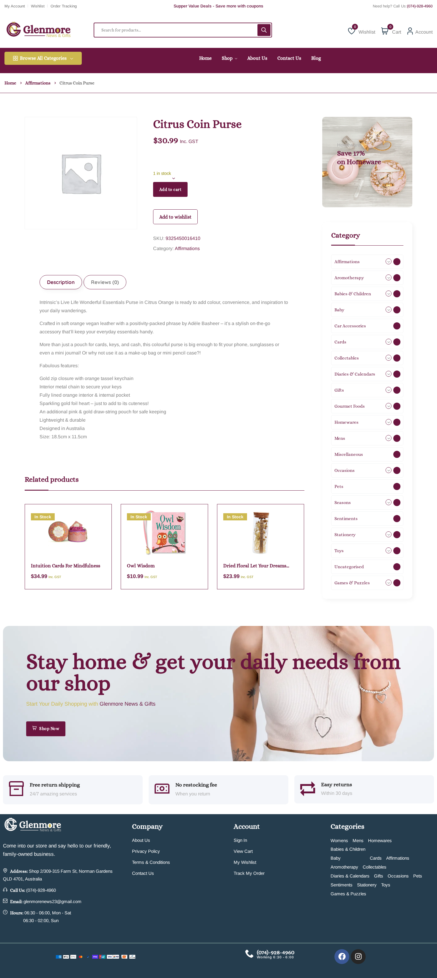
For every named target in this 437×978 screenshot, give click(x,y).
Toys (385, 884)
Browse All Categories (43, 58)
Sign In (240, 840)
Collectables (374, 866)
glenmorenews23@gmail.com (52, 901)
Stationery (367, 884)
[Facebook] (341, 956)
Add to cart (170, 189)
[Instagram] (358, 956)
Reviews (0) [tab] (105, 282)
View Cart (243, 851)
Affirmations (38, 83)
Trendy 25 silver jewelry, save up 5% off (218, 6)
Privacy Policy (146, 851)
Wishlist (38, 6)
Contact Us (143, 873)
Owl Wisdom (141, 566)
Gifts (378, 875)
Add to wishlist (175, 217)
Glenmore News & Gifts (127, 704)
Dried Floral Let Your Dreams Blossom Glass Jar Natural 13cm (257, 566)
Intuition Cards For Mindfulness (65, 566)
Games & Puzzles (348, 893)
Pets (417, 875)
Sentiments (342, 884)
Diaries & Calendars (350, 875)
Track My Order (249, 873)
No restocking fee (196, 785)
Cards (376, 858)
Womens (339, 840)
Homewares (380, 840)
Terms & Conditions (151, 862)
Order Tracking (64, 6)
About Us (141, 840)
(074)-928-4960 (420, 6)
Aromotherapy (344, 866)
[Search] (264, 30)
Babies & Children (348, 849)
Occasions (398, 875)
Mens (358, 840)
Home (10, 83)
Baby (336, 858)
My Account (14, 6)
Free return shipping (55, 785)
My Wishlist (245, 862)
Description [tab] (61, 282)
